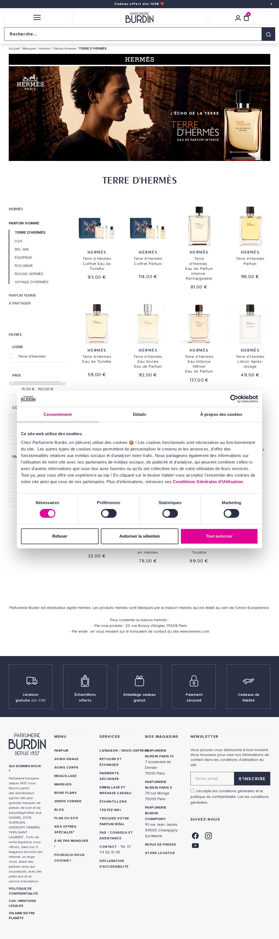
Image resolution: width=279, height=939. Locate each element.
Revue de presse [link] (160, 845)
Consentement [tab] (58, 414)
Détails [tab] (139, 414)
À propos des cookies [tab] (221, 414)
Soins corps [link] (66, 768)
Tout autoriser (219, 536)
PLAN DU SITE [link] (66, 818)
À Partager (20, 303)
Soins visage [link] (66, 759)
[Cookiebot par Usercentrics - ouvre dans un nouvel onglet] (234, 399)
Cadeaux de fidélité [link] (248, 697)
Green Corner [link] (67, 801)
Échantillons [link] (113, 802)
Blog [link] (59, 810)
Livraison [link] (108, 751)
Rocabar (24, 266)
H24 (18, 241)
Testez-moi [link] (110, 810)
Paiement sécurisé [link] (194, 697)
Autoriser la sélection (139, 536)
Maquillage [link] (65, 776)
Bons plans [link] (65, 793)
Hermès (16, 209)
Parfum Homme (24, 223)
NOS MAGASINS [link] (161, 736)
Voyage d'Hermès (31, 282)
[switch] (109, 513)
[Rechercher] (268, 34)
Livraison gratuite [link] (31, 697)
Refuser (59, 536)
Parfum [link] (61, 751)
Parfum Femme (22, 295)
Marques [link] (62, 784)
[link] (195, 835)
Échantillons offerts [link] (85, 697)
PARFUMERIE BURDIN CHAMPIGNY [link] (155, 813)
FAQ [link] (102, 833)
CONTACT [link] (108, 847)
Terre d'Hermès (32, 356)
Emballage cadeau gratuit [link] (139, 697)
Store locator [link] (160, 853)
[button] (37, 18)
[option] (139, 114)
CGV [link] (12, 901)
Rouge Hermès (29, 274)
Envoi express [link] (135, 751)
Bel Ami (22, 249)
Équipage (23, 258)
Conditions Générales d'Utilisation (208, 481)
